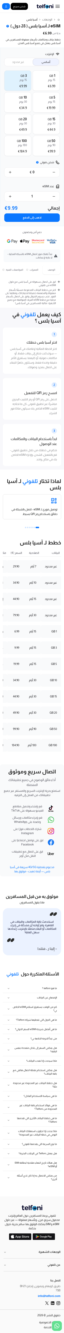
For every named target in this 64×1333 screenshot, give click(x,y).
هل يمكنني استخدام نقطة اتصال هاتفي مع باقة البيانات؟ (35, 1072)
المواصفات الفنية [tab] (14, 269)
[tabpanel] (32, 292)
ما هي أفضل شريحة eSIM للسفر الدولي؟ (36, 1029)
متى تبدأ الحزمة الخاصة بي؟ (44, 1038)
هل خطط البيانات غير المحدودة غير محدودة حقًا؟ (35, 1085)
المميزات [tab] (34, 269)
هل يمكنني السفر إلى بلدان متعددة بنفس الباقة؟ (35, 1049)
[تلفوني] (32, 1208)
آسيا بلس (32, 19)
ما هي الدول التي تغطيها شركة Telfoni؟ (36, 1019)
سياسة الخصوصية (49, 1322)
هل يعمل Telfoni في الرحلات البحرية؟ (38, 1153)
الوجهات (47, 19)
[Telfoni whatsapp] (57, 1326)
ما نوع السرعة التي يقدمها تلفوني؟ (39, 1144)
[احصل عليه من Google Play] (44, 1236)
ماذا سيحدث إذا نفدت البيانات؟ (41, 1060)
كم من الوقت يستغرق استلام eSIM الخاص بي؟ (35, 1008)
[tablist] (32, 270)
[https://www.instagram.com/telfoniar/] (58, 1303)
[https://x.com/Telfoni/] (47, 1303)
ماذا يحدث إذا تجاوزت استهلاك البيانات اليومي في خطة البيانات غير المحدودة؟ (37, 1133)
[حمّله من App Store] (20, 1236)
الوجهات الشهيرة (49, 1251)
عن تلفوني (53, 1264)
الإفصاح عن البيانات (47, 997)
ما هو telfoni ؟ (49, 988)
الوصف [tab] (51, 269)
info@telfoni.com (49, 1295)
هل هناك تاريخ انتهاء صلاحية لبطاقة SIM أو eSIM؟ (36, 1164)
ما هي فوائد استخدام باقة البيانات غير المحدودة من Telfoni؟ (38, 1107)
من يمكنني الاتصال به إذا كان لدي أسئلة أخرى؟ (37, 1177)
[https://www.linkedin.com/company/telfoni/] (52, 1303)
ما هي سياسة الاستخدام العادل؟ (40, 1096)
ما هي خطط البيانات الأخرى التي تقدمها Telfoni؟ (37, 1120)
